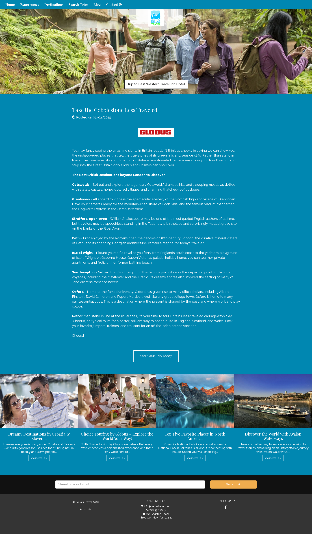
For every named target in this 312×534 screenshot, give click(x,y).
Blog (97, 4)
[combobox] (130, 484)
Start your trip (233, 484)
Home (10, 4)
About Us (85, 509)
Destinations (53, 4)
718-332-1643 (158, 510)
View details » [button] (39, 458)
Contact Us (114, 4)
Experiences (29, 4)
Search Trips (78, 4)
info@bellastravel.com (157, 506)
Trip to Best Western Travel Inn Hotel (156, 84)
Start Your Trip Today (156, 356)
